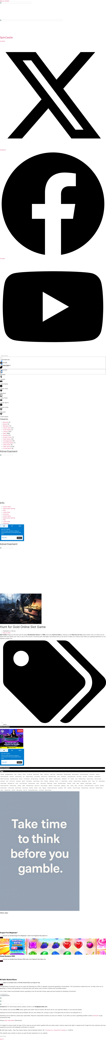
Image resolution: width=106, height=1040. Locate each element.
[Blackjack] (53, 392)
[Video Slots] (53, 368)
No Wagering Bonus (9, 774)
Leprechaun (18, 781)
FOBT (65, 787)
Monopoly (46, 781)
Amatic (1, 790)
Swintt (17, 783)
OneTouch (50, 785)
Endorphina (60, 787)
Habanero (82, 783)
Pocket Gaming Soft (4, 776)
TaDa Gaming (43, 783)
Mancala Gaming (98, 778)
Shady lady (46, 774)
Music (76, 785)
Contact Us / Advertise (53, 1031)
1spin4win (69, 783)
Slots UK (13, 790)
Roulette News (97, 776)
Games (37, 783)
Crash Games (7, 429)
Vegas (78, 783)
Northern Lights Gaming (52, 787)
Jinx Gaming (29, 774)
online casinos (25, 787)
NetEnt (23, 785)
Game (5, 724)
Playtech (36, 787)
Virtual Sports (7, 448)
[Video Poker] (53, 396)
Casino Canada (11, 787)
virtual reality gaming (84, 774)
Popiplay (19, 785)
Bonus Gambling (44, 785)
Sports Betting (102, 781)
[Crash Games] (53, 415)
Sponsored (2, 781)
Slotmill (56, 781)
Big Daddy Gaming (14, 778)
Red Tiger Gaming (34, 778)
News (4, 433)
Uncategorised (7, 441)
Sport (15, 774)
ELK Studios (79, 776)
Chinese (71, 785)
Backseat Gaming (29, 785)
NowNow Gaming (82, 778)
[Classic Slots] (53, 387)
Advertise (6, 514)
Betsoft (23, 781)
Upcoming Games (8, 443)
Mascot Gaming (48, 790)
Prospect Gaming (84, 787)
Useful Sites (6, 512)
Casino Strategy (36, 781)
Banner (5, 424)
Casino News (7, 506)
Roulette (5, 435)
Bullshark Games (99, 787)
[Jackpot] (53, 377)
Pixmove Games (57, 785)
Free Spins (85, 776)
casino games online (71, 776)
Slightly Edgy (49, 783)
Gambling (69, 787)
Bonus (89, 781)
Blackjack (6, 426)
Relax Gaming (19, 790)
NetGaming (51, 781)
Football (72, 778)
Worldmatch (64, 778)
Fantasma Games (31, 783)
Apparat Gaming (90, 778)
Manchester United (52, 776)
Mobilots (51, 778)
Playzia (24, 774)
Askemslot (12, 776)
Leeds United (52, 774)
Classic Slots (7, 428)
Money (41, 774)
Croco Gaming (37, 776)
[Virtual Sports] (53, 401)
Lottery (94, 783)
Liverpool (19, 774)
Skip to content (4, 1)
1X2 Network (90, 776)
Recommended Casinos (33, 790)
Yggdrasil (44, 787)
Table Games (7, 439)
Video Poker (6, 444)
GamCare (95, 1015)
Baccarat (5, 422)
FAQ (4, 510)
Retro (68, 785)
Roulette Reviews (57, 778)
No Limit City (12, 781)
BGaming (31, 787)
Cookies (63, 1031)
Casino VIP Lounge (76, 787)
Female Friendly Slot (4, 785)
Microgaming (84, 781)
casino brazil (92, 774)
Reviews (20, 778)
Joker (76, 778)
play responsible (9, 1020)
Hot (96, 781)
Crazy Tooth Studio (23, 783)
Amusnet (97, 774)
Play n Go (25, 790)
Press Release (29, 781)
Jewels (73, 783)
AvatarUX (97, 785)
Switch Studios (3, 783)
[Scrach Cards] (53, 406)
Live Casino (80, 785)
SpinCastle (6, 37)
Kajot (47, 778)
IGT (68, 778)
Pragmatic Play (7, 790)
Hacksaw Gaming (77, 781)
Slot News (102, 785)
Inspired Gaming (18, 776)
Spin (24, 776)
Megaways (63, 785)
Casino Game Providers (89, 785)
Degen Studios (64, 781)
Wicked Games (36, 774)
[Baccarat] (53, 410)
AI (59, 781)
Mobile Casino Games (4, 778)
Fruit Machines (26, 778)
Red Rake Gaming (67, 774)
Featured (2, 774)
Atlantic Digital (59, 774)
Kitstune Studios (13, 785)
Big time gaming (75, 774)
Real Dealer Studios (62, 783)
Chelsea (55, 783)
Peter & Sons (92, 787)
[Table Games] (53, 382)
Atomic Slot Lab (44, 776)
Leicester (70, 781)
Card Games (41, 790)
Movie (58, 776)
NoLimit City (37, 785)
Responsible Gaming (9, 508)
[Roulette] (53, 373)
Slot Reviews (63, 776)
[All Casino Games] (53, 363)
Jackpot (5, 431)
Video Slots (6, 446)
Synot (7, 781)
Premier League (88, 783)
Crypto (93, 781)
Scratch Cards (7, 437)
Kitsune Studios (3, 787)
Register (19, 537)
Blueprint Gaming (29, 776)
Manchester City (11, 783)
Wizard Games (18, 787)
